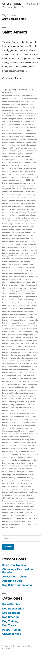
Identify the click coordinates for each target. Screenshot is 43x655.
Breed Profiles (10, 92)
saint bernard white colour (18, 463)
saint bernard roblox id (23, 355)
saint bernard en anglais (17, 218)
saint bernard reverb (26, 352)
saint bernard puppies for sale (21, 314)
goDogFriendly (10, 90)
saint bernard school (30, 364)
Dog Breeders (11, 617)
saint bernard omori (9, 294)
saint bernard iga (22, 238)
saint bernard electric (16, 206)
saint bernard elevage (25, 209)
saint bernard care (16, 136)
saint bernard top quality (23, 419)
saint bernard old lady (25, 291)
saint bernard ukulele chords (23, 434)
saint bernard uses (24, 445)
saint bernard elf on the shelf (27, 212)
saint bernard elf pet (10, 215)
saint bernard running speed (13, 361)
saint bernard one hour (28, 297)
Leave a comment (12, 527)
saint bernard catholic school (13, 145)
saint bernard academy (17, 101)
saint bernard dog (30, 192)
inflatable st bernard (13, 95)
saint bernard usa (9, 445)
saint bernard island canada (18, 270)
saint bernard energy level (21, 221)
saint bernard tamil (22, 405)
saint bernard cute (16, 192)
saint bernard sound (22, 387)
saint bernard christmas (28, 151)
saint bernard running (29, 358)
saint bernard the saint (23, 416)
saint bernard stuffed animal (25, 399)
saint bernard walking (21, 448)
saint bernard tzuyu (22, 431)
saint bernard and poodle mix (23, 122)
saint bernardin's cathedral (20, 489)
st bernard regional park (25, 518)
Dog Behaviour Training (17, 585)
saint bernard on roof (10, 297)
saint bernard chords (10, 151)
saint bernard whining (10, 460)
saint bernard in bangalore (12, 244)
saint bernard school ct (11, 367)
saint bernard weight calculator (14, 454)
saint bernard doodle (10, 195)
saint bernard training (22, 422)
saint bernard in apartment (25, 241)
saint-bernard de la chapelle (18, 498)
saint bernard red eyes (25, 320)
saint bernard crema (10, 186)
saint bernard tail (23, 402)
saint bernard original (10, 303)
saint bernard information (20, 259)
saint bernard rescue (22, 323)
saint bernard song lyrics (16, 384)
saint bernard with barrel (11, 472)
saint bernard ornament (17, 305)
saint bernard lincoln (22, 273)
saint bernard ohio (9, 291)
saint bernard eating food (12, 198)
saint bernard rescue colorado (20, 329)
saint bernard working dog (26, 478)
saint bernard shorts (14, 375)
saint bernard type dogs (11, 428)
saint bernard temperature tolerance (16, 413)
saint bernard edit (13, 203)
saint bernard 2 (20, 98)
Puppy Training (12, 629)
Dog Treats (9, 625)
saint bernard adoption (19, 104)
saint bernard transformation (25, 425)
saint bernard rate (22, 317)
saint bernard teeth (22, 408)
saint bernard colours (17, 174)
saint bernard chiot (28, 148)
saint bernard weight (27, 451)
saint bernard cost (19, 177)
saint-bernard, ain (16, 507)
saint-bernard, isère (18, 510)
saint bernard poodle (15, 311)
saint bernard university (20, 440)
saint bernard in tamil (17, 253)
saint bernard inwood (20, 265)
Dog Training (10, 621)
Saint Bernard (14, 32)
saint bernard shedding (21, 370)
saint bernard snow (19, 381)
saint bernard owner (15, 308)
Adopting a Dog (12, 580)
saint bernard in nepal (17, 250)
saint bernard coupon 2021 (19, 180)
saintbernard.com (16, 513)
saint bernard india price (17, 256)
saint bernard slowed (10, 378)
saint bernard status (22, 396)
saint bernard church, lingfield (19, 163)
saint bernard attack (28, 125)
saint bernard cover (27, 183)
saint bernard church (10, 154)
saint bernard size (29, 375)
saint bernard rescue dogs (18, 335)
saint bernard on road (26, 294)
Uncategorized (11, 633)
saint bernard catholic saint (25, 142)
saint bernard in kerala (15, 247)
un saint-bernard (31, 524)
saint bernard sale (14, 364)
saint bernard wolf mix (20, 475)
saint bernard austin (10, 128)
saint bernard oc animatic (24, 276)
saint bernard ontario (10, 300)
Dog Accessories (13, 608)
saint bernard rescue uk (14, 346)
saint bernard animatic (11, 125)
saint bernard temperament (25, 411)
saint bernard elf (8, 212)
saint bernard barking (16, 133)
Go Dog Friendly (11, 3)
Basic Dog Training (14, 565)
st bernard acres (19, 516)
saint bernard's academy (11, 480)
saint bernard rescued (19, 349)
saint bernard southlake (24, 393)
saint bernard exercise (21, 227)
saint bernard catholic (17, 139)
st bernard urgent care (20, 521)
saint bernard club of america (13, 168)
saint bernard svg (9, 402)
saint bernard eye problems (21, 233)
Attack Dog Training (15, 576)
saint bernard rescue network (20, 340)
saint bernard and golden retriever (19, 116)
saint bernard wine (9, 469)
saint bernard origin (27, 300)
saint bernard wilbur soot (27, 466)
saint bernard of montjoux (26, 288)
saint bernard (27, 95)
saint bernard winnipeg (26, 469)
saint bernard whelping (25, 457)
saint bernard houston (21, 235)
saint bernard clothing (25, 165)
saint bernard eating (27, 195)
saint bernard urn (29, 443)
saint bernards (16, 495)
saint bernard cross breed (16, 189)
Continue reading (12, 78)
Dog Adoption (11, 612)
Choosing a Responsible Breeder (17, 571)
